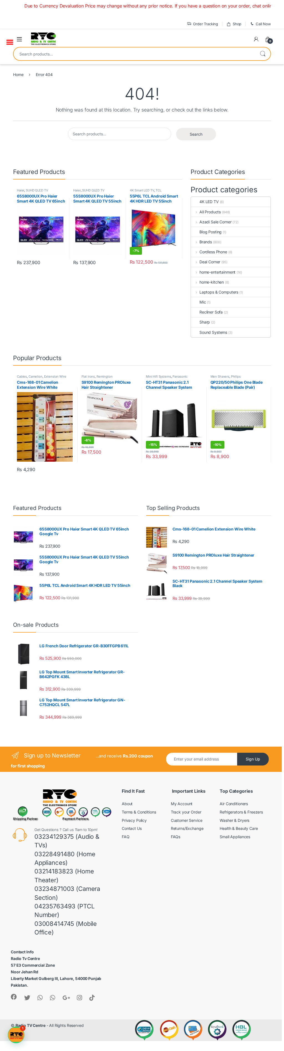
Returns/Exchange (187, 828)
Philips (236, 376)
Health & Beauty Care (239, 828)
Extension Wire (55, 376)
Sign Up (253, 759)
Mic (202, 302)
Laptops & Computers (218, 292)
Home (18, 74)
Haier (20, 190)
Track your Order (186, 812)
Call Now (263, 24)
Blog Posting (210, 231)
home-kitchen (211, 282)
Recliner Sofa (211, 312)
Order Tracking (205, 24)
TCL (158, 190)
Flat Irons (88, 376)
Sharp (204, 322)
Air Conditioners (234, 803)
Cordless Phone (213, 251)
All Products (210, 211)
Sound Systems (213, 332)
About (127, 803)
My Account (182, 803)
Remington (105, 376)
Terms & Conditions (139, 812)
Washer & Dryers (234, 820)
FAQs (175, 836)
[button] (16, 1035)
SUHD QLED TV (37, 190)
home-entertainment (217, 272)
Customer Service (186, 820)
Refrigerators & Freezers (241, 812)
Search (262, 53)
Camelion (35, 376)
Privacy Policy (134, 820)
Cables (22, 376)
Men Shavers (220, 376)
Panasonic (180, 376)
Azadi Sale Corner (215, 221)
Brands (205, 241)
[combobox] (134, 53)
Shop (237, 24)
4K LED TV (209, 201)
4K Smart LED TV (142, 190)
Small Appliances (235, 836)
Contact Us (132, 828)
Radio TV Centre (30, 1025)
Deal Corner (209, 261)
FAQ (126, 836)
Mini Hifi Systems (158, 376)
